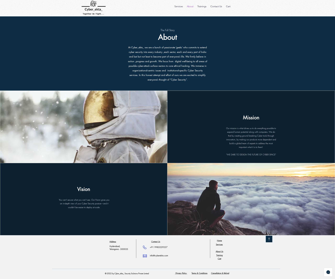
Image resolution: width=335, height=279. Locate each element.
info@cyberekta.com (159, 255)
